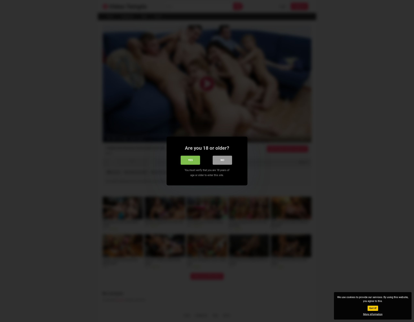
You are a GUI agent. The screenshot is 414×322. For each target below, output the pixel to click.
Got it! (372, 308)
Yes (190, 160)
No (222, 160)
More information (372, 314)
